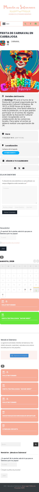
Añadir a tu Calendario (17, 161)
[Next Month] (37, 261)
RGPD (23, 488)
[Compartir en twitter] (19, 168)
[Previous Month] (34, 261)
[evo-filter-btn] (2, 257)
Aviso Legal (25, 486)
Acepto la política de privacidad (10, 243)
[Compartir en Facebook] (15, 168)
